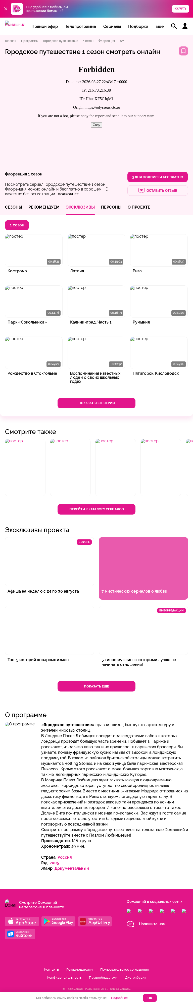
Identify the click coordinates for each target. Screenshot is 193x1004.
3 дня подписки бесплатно (157, 177)
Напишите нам (152, 924)
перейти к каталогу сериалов (96, 509)
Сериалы (112, 26)
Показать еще (96, 686)
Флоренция (16, 174)
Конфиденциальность (64, 977)
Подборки (138, 26)
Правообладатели (103, 977)
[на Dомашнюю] (15, 24)
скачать (180, 8)
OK (150, 998)
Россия (65, 857)
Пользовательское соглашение (124, 969)
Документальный (72, 868)
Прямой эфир (44, 26)
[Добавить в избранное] (183, 50)
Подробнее (119, 997)
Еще (160, 26)
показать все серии (96, 403)
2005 (54, 862)
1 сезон (35, 174)
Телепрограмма (80, 26)
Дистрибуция (135, 977)
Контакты (51, 969)
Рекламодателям (79, 969)
